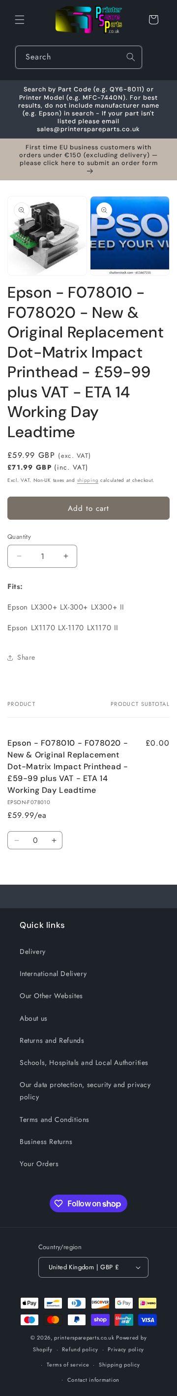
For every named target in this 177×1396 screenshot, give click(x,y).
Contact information (93, 1380)
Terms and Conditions (54, 1119)
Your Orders (39, 1164)
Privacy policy (126, 1349)
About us (34, 1018)
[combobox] (79, 57)
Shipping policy (119, 1364)
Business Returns (46, 1141)
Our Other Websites (51, 996)
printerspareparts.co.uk (84, 1337)
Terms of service (68, 1364)
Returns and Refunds (52, 1040)
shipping (88, 480)
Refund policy (80, 1349)
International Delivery (53, 973)
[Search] (131, 57)
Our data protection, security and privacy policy (85, 1091)
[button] (19, 19)
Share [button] (26, 657)
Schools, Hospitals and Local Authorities (84, 1062)
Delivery (33, 951)
